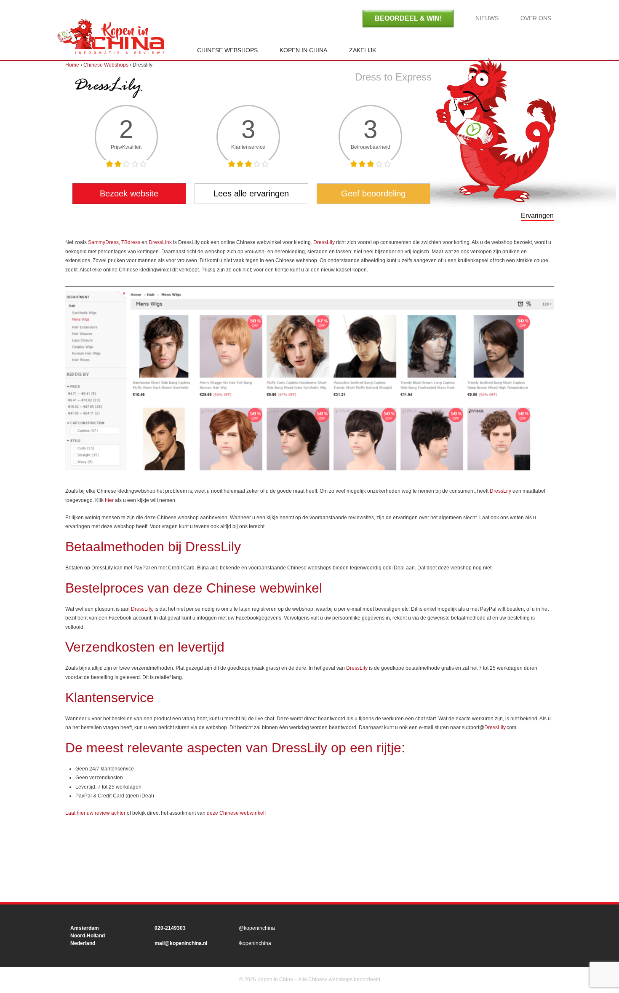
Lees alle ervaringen (251, 193)
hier (109, 500)
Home (110, 36)
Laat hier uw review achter (95, 813)
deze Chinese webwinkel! (236, 813)
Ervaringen (537, 215)
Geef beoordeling (373, 193)
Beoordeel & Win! (408, 18)
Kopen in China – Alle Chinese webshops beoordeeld (318, 979)
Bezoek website (129, 193)
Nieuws (487, 18)
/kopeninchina (255, 943)
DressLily (324, 242)
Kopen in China (303, 50)
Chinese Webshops (227, 50)
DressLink (160, 242)
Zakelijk (362, 50)
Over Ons (535, 18)
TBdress (130, 242)
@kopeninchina (257, 928)
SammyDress (103, 242)
